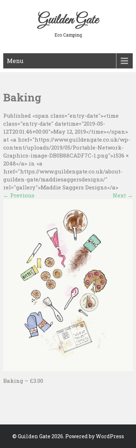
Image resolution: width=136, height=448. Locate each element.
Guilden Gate (68, 20)
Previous (18, 195)
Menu (15, 60)
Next (123, 195)
